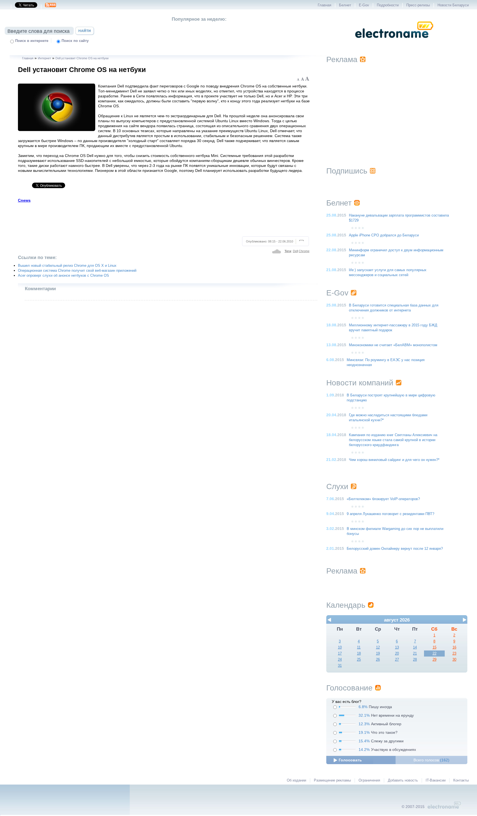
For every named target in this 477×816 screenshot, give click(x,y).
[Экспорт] (50, 7)
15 (434, 647)
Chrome (304, 251)
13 (397, 647)
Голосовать (350, 760)
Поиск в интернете (31, 41)
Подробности (388, 5)
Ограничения (369, 780)
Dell (295, 251)
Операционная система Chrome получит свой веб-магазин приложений (77, 271)
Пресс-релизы (418, 5)
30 (454, 660)
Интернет (44, 58)
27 (397, 660)
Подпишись (346, 171)
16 (454, 647)
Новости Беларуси (453, 5)
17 (340, 653)
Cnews (24, 200)
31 (340, 666)
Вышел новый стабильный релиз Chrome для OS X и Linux (67, 266)
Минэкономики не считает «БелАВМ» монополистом (393, 345)
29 (434, 660)
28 (415, 660)
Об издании (296, 780)
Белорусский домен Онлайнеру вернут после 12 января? (395, 549)
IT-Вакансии (436, 780)
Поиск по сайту (75, 41)
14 (415, 647)
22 (434, 653)
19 (378, 653)
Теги (288, 251)
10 (340, 647)
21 (415, 653)
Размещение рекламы (332, 780)
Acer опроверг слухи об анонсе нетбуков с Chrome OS (63, 276)
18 (359, 653)
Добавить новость (403, 780)
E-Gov (364, 5)
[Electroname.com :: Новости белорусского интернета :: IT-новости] (394, 41)
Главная (324, 5)
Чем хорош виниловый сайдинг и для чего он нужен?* (394, 460)
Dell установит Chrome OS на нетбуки (81, 58)
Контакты (461, 780)
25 (359, 660)
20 (397, 653)
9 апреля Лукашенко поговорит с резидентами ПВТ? (390, 514)
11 (359, 647)
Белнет (345, 5)
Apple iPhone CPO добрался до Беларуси (384, 235)
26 (378, 660)
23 (454, 653)
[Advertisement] (164, 218)
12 (378, 647)
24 (340, 660)
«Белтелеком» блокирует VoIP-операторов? (383, 499)
